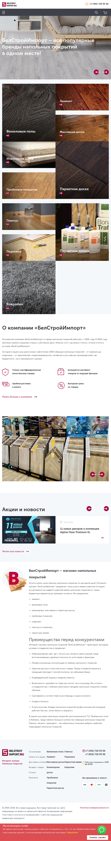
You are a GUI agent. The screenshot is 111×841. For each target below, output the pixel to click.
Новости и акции (37, 757)
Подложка (69, 757)
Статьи (32, 772)
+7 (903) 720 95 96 (95, 754)
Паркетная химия (73, 762)
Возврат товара (36, 767)
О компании (35, 751)
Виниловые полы (55, 751)
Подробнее (72, 832)
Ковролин (69, 767)
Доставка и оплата (38, 762)
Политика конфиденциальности (94, 808)
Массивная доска (55, 762)
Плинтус (68, 751)
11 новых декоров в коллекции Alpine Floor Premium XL (79, 530)
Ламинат (51, 757)
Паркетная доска (55, 788)
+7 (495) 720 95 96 (99, 4)
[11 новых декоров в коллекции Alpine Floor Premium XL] (82, 537)
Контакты (33, 777)
